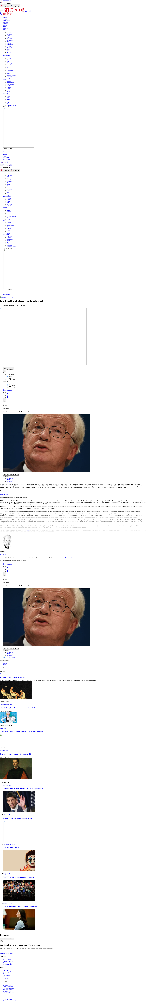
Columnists (10, 98)
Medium (13, 377)
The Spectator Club (8, 992)
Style (8, 90)
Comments (9, 390)
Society (9, 58)
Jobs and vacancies (8, 977)
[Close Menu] (1, 165)
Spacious (14, 388)
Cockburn (9, 34)
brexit (4, 664)
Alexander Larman (8, 815)
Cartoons (9, 104)
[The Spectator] (14, 11)
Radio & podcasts (11, 75)
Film (8, 72)
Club (4, 26)
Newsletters (6, 20)
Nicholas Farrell (4, 750)
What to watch (11, 82)
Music (8, 73)
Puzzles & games (11, 105)
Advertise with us (8, 961)
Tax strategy (6, 975)
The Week (9, 94)
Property (9, 87)
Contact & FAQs (7, 959)
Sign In (27, 11)
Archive (5, 28)
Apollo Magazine (8, 986)
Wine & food (10, 84)
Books (8, 69)
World (8, 60)
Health (8, 91)
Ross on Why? (69, 557)
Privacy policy (7, 972)
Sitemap (5, 978)
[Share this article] (4, 399)
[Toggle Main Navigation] (1, 11)
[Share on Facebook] (7, 394)
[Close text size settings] (4, 371)
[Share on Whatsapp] (7, 397)
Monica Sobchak (7, 903)
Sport (8, 88)
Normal (13, 385)
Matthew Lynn (4, 494)
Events (5, 25)
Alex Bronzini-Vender (9, 844)
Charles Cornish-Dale (6, 704)
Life (4, 79)
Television (9, 76)
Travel (8, 85)
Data (8, 61)
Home (5, 17)
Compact (13, 383)
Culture (9, 35)
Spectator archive (8, 989)
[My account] (30, 11)
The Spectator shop (8, 988)
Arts (8, 67)
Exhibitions (10, 70)
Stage (8, 78)
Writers (5, 19)
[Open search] (1, 162)
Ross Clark (3, 555)
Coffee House (7, 55)
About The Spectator (9, 971)
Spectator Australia (8, 985)
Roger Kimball (7, 874)
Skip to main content (5, 0)
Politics (9, 32)
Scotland (9, 64)
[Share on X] (7, 395)
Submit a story (7, 963)
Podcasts (5, 22)
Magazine (9, 38)
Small (12, 374)
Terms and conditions (9, 974)
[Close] (1, 941)
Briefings (5, 23)
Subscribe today (7, 999)
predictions (3, 486)
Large (13, 379)
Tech (8, 37)
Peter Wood (3, 674)
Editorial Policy (7, 964)
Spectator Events (7, 991)
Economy (9, 63)
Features (9, 96)
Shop (4, 29)
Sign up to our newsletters (10, 1001)
